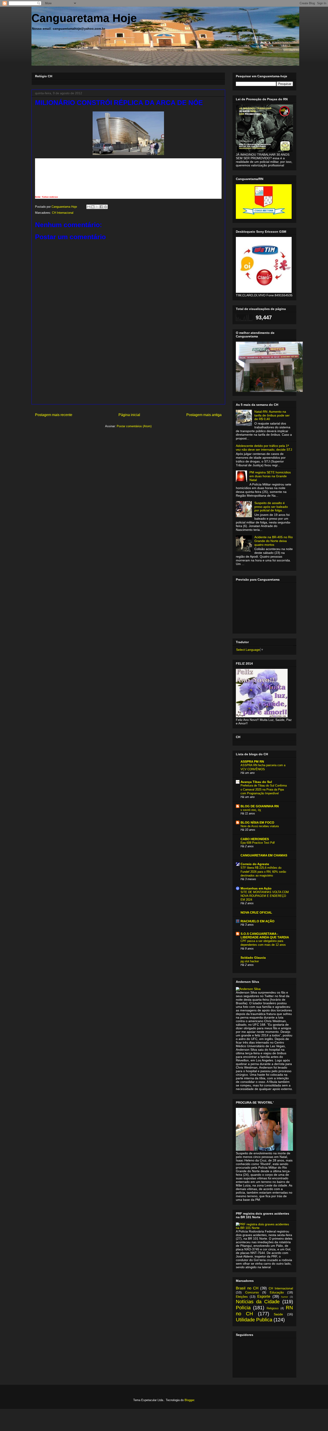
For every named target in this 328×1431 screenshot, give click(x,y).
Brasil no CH (247, 1288)
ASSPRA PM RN (252, 761)
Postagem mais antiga (204, 415)
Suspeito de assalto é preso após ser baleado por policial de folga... (271, 506)
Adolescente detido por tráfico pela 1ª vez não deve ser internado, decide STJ (264, 447)
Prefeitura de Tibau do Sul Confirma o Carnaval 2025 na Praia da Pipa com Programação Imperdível (264, 789)
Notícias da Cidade (258, 1301)
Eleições (242, 1296)
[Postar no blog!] (93, 207)
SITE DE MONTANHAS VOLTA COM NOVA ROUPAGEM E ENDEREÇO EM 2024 (265, 896)
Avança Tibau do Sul (256, 782)
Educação (277, 1292)
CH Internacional (62, 212)
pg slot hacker (250, 961)
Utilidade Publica (254, 1319)
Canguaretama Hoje (84, 18)
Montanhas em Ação (256, 888)
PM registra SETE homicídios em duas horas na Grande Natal (270, 476)
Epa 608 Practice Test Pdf (258, 842)
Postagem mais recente (53, 415)
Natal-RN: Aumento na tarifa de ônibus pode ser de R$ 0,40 (272, 415)
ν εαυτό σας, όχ (251, 810)
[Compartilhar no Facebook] (101, 207)
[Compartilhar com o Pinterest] (105, 207)
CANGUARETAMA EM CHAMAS (264, 855)
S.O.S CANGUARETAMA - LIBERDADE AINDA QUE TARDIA (265, 935)
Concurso (252, 1292)
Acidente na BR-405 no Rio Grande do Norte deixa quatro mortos (273, 540)
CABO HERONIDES (255, 839)
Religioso (272, 1308)
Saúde (278, 1314)
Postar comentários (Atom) (134, 426)
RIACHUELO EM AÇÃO (257, 921)
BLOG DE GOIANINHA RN (260, 806)
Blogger (189, 1400)
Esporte (263, 1296)
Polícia (243, 1307)
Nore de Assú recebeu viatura (260, 826)
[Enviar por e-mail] (88, 207)
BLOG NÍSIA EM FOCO (257, 822)
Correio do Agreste (255, 864)
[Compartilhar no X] (97, 207)
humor (284, 1296)
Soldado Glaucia (253, 957)
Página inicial (129, 415)
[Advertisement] (128, 373)
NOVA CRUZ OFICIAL (256, 912)
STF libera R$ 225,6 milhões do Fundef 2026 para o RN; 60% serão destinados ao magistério (263, 871)
